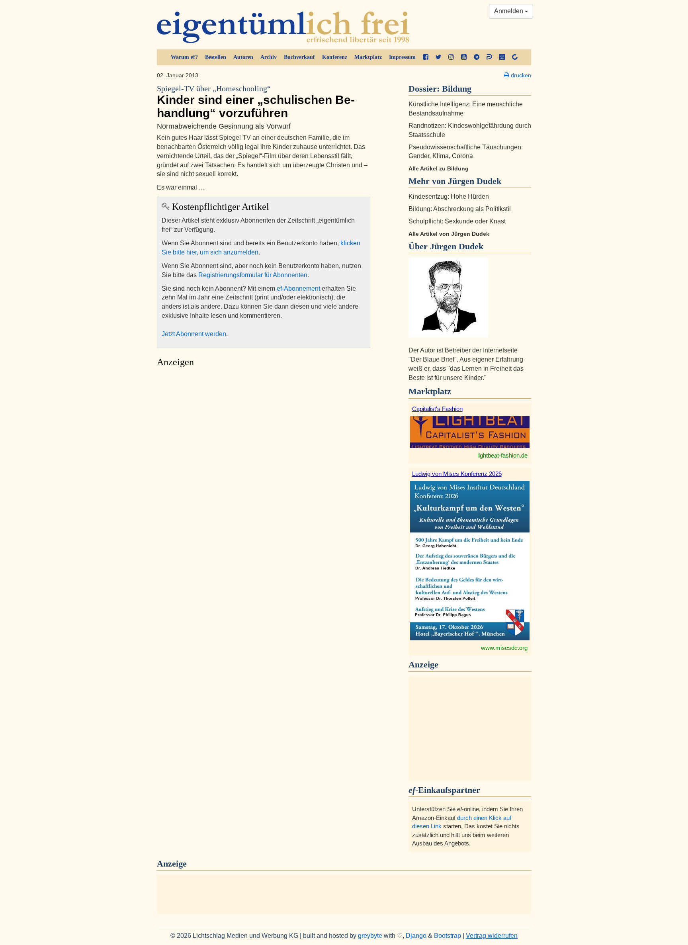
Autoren (243, 57)
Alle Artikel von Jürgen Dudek (448, 234)
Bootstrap (447, 935)
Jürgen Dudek (456, 246)
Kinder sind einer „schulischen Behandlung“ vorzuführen (256, 101)
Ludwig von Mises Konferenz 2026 (457, 473)
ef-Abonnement (298, 288)
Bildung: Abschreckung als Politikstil (459, 208)
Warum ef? (184, 57)
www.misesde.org (504, 647)
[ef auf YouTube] (464, 57)
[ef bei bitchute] (515, 57)
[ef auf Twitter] (438, 57)
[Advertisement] (263, 446)
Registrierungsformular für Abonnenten (252, 275)
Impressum (402, 57)
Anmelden (509, 11)
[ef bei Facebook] (425, 57)
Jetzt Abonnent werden (194, 334)
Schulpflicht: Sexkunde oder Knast (457, 221)
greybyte (370, 935)
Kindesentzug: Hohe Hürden (448, 196)
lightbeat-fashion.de (502, 455)
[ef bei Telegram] (476, 57)
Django (416, 935)
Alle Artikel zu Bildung (438, 168)
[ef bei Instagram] (451, 57)
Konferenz (334, 57)
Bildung (456, 89)
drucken (520, 75)
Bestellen (215, 57)
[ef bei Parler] (489, 57)
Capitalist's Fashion (437, 408)
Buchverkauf (299, 57)
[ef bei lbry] (502, 57)
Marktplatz (368, 57)
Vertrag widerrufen (492, 935)
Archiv (268, 57)
